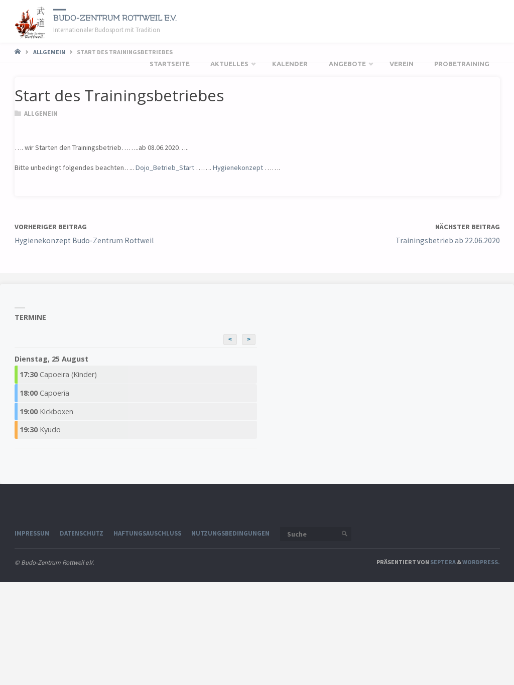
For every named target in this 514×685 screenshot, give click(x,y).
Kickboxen (46, 411)
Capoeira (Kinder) (58, 374)
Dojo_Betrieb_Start (165, 167)
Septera (442, 562)
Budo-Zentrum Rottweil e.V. (115, 17)
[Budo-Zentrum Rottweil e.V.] (30, 21)
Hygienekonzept (238, 167)
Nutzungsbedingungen (230, 533)
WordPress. (481, 562)
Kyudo (40, 429)
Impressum (32, 533)
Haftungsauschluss (147, 533)
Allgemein (49, 52)
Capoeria (44, 393)
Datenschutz (81, 533)
